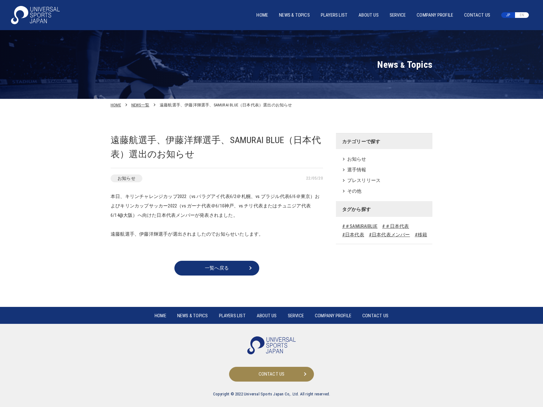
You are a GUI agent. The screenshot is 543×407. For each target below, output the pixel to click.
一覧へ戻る (217, 268)
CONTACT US (477, 15)
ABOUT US (369, 15)
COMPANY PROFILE (435, 15)
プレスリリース (364, 180)
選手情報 (356, 170)
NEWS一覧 (140, 105)
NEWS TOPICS (294, 15)
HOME (262, 15)
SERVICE (398, 15)
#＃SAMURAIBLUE (360, 226)
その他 (354, 191)
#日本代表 (353, 235)
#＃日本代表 (395, 226)
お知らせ (356, 159)
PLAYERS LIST (334, 15)
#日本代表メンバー (389, 235)
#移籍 (421, 235)
